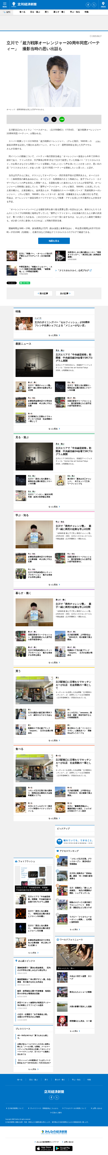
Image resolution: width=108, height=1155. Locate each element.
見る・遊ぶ (35, 12)
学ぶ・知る (75, 12)
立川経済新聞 (24, 4)
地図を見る (54, 241)
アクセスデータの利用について (75, 1108)
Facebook (88, 5)
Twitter (94, 5)
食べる (22, 12)
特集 (87, 12)
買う (47, 12)
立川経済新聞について (16, 1108)
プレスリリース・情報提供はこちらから (44, 1108)
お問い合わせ (97, 1108)
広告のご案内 (57, 1113)
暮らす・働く (59, 12)
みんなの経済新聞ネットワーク (54, 1132)
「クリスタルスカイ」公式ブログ (73, 270)
